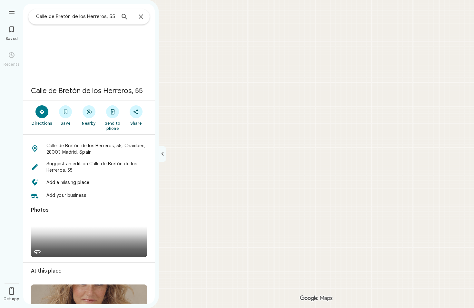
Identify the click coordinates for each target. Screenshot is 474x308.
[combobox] (75, 16)
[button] (89, 149)
